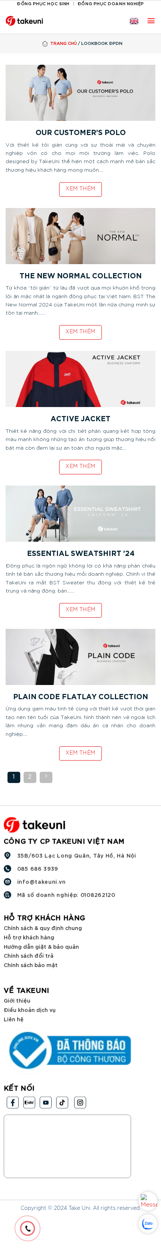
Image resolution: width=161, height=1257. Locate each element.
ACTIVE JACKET (80, 419)
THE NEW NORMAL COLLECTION (80, 276)
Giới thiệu (17, 1000)
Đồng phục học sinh (43, 3)
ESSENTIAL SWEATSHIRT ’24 (80, 554)
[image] (80, 92)
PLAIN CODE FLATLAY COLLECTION (80, 697)
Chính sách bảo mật (31, 964)
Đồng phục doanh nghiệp (111, 3)
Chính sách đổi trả (29, 955)
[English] (134, 21)
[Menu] (151, 21)
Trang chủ (63, 43)
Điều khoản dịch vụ (29, 1009)
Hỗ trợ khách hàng (29, 937)
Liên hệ (14, 1018)
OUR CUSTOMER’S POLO (81, 133)
